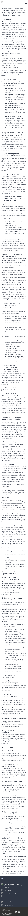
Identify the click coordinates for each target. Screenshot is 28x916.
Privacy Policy (8, 913)
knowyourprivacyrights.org (9, 67)
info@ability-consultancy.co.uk (16, 296)
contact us (17, 873)
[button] (26, 2)
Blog (2, 913)
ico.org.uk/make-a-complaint (14, 803)
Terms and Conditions (6, 914)
